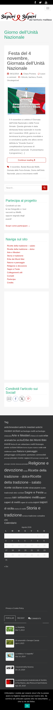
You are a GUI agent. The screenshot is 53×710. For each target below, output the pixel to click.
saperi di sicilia (26, 502)
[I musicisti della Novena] (10, 670)
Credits (10, 282)
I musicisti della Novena (24, 667)
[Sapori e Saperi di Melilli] (26, 16)
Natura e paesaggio (16, 262)
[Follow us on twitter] (40, 2)
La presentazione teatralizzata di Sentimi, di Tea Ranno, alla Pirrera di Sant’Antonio (31, 681)
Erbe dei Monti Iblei (15, 259)
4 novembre (15, 167)
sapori (36, 502)
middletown (8, 451)
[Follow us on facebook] (35, 2)
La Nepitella (20, 627)
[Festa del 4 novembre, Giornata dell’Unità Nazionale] (26, 100)
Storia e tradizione (15, 256)
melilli (44, 447)
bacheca (32, 77)
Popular (10, 618)
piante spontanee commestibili (33, 455)
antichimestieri (11, 427)
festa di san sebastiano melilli (23, 444)
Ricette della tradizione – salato (21, 246)
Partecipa (11, 279)
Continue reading (26, 160)
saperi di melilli (12, 502)
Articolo (24, 77)
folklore (20, 447)
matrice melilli (37, 447)
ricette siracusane (31, 488)
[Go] (44, 187)
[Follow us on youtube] (46, 2)
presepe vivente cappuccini (21, 458)
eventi (7, 444)
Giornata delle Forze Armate (18, 170)
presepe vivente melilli (40, 458)
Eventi (39, 77)
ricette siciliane (13, 487)
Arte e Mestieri (13, 252)
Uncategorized (13, 80)
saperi (42, 497)
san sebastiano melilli (25, 497)
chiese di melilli (36, 436)
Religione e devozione (17, 266)
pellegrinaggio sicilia (12, 455)
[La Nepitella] (10, 630)
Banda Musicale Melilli (30, 167)
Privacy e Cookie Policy (15, 608)
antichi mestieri (27, 427)
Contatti (10, 276)
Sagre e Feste (13, 269)
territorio (25, 516)
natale (14, 451)
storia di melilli (20, 509)
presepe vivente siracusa (13, 464)
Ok (27, 706)
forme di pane (28, 447)
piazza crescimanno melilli (27, 174)
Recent (20, 618)
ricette (25, 471)
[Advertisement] (27, 335)
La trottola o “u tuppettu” (24, 654)
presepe (7, 458)
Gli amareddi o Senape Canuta (27, 641)
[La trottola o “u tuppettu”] (10, 656)
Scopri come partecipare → (18, 226)
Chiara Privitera (29, 74)
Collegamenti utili (14, 272)
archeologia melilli (28, 431)
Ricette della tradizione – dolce (20, 249)
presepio (25, 464)
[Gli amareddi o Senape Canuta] (10, 643)
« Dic (6, 567)
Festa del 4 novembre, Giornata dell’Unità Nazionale (26, 61)
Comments (36, 619)
